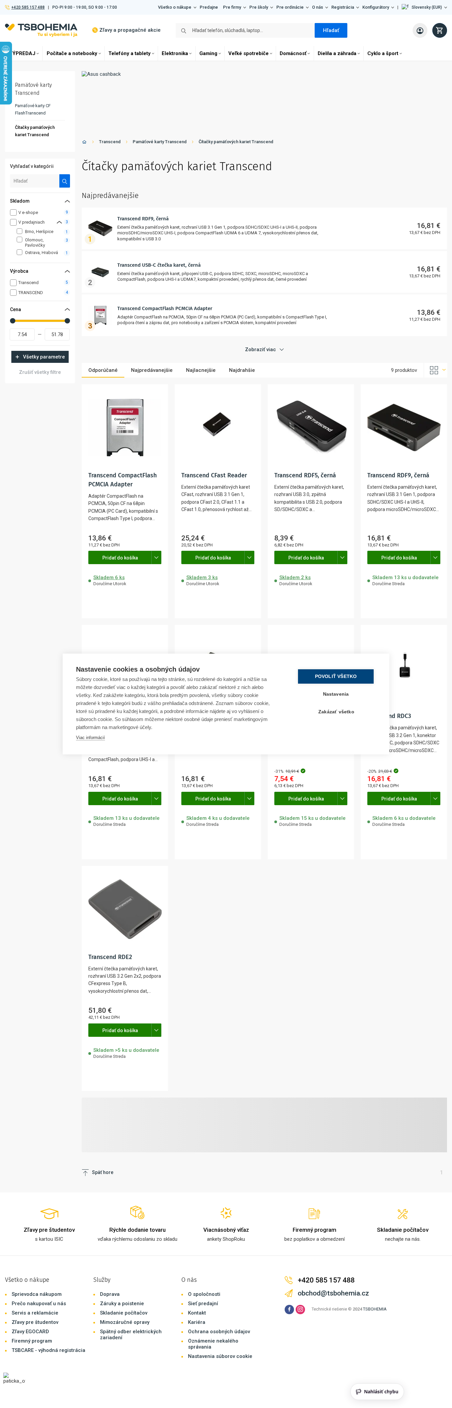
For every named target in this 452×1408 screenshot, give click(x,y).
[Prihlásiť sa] (420, 30)
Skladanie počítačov (123, 1313)
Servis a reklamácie (35, 1313)
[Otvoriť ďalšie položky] (156, 557)
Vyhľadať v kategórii (32, 166)
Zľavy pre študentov (35, 1322)
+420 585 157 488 (28, 7)
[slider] (12, 320)
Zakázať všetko (336, 711)
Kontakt (197, 1313)
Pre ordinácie (290, 7)
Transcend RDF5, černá (305, 475)
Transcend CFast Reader (214, 475)
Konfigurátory (375, 7)
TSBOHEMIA (375, 1309)
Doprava (110, 1294)
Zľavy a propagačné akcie (130, 30)
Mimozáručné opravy (124, 1322)
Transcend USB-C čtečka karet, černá (159, 265)
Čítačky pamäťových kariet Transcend (236, 141)
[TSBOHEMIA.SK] (41, 30)
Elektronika (175, 53)
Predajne (209, 7)
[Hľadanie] (64, 181)
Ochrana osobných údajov (219, 1332)
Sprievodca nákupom (37, 1294)
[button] (424, 7)
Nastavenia (336, 694)
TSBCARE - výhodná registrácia (48, 1350)
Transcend (110, 141)
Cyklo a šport (382, 53)
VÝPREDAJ (22, 53)
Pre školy (258, 7)
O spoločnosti (204, 1294)
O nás (317, 7)
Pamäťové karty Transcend (160, 141)
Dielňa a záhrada (337, 53)
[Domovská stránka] (84, 143)
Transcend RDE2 (110, 957)
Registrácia (342, 7)
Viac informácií (90, 737)
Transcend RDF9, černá (143, 219)
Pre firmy (232, 7)
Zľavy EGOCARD (30, 1332)
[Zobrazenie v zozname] (435, 370)
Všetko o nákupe (174, 7)
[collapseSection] (59, 222)
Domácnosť (293, 53)
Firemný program (32, 1341)
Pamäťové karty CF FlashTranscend (33, 109)
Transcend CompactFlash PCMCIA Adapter (164, 308)
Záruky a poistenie (122, 1304)
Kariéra (196, 1322)
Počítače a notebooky (72, 53)
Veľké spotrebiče (248, 53)
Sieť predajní (203, 1304)
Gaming (208, 53)
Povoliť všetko (336, 676)
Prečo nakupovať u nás (39, 1304)
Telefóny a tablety (129, 53)
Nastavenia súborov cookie (220, 1356)
